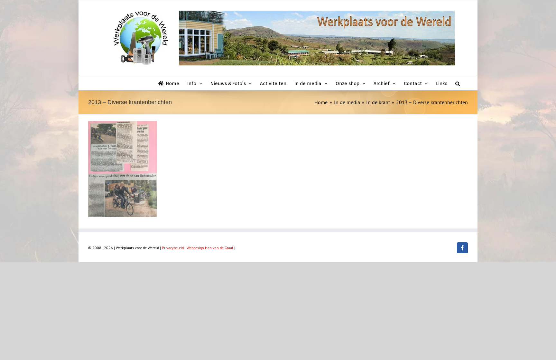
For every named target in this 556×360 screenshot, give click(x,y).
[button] (457, 83)
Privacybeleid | (174, 247)
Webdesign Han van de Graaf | (211, 247)
